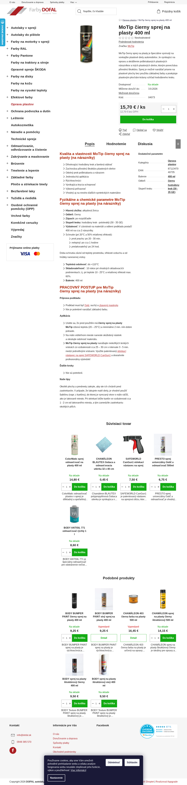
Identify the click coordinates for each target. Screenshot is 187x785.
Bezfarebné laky (23, 191)
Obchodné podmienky (64, 752)
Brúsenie (17, 163)
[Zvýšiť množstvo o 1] (174, 109)
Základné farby (22, 177)
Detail (104, 638)
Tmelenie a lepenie (25, 170)
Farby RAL (19, 48)
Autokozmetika (22, 125)
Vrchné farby (20, 215)
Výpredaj (17, 229)
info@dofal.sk (24, 735)
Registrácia (169, 2)
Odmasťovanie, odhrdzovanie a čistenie (29, 147)
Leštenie (17, 118)
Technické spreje (23, 139)
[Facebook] (12, 750)
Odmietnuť (114, 762)
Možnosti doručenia (129, 93)
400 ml (171, 176)
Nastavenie (56, 778)
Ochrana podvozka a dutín (30, 111)
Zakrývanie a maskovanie (30, 156)
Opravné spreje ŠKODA (28, 69)
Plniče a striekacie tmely (29, 184)
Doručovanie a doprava (32, 2)
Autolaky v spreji (23, 27)
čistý (87, 305)
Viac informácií (78, 770)
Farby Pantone (22, 55)
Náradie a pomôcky (25, 132)
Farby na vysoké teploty (29, 90)
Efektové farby (22, 97)
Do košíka (148, 119)
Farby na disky (22, 76)
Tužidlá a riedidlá (23, 198)
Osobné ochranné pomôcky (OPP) (24, 206)
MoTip (131, 46)
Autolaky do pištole (25, 34)
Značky (16, 236)
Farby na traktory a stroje (30, 62)
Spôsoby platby (57, 2)
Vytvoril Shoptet (145, 781)
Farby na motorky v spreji (30, 41)
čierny (171, 181)
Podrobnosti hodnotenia (131, 42)
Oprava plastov (22, 104)
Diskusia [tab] (145, 144)
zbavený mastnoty (108, 305)
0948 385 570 (24, 742)
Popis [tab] (90, 144)
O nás (12, 2)
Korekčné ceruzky (24, 222)
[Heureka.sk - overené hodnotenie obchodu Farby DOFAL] (159, 731)
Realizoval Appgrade (167, 781)
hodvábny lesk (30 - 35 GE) (173, 188)
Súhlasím (132, 762)
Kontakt (57, 747)
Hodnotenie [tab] (116, 144)
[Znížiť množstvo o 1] (163, 109)
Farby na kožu (21, 83)
